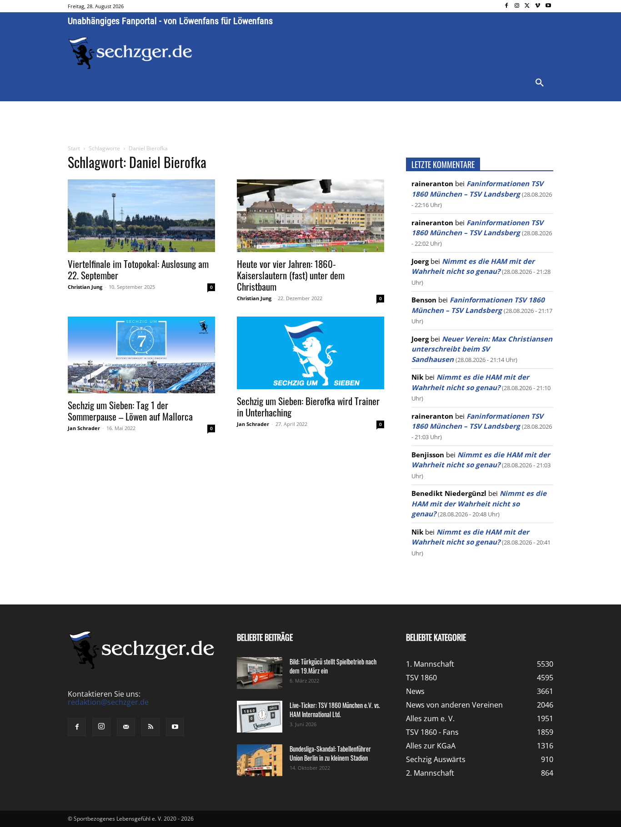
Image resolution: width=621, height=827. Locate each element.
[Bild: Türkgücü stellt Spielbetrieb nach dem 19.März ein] (259, 673)
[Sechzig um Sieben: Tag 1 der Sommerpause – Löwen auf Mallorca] (141, 355)
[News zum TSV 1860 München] (130, 53)
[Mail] (126, 727)
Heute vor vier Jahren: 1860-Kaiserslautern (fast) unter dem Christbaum (291, 275)
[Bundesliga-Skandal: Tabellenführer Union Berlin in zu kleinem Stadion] (259, 760)
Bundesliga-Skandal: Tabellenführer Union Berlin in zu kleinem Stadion (330, 753)
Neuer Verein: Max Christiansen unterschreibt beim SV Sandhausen (481, 349)
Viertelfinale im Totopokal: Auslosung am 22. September (138, 269)
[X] (527, 6)
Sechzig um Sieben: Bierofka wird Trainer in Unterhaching (308, 406)
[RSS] (150, 727)
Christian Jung (85, 286)
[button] (539, 83)
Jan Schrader (84, 428)
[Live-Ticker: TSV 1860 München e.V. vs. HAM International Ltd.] (259, 717)
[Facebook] (506, 6)
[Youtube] (548, 6)
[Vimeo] (537, 6)
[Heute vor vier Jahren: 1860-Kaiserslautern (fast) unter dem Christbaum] (310, 215)
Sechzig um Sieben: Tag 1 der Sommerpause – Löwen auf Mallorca (130, 410)
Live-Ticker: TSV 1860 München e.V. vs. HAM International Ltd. (335, 709)
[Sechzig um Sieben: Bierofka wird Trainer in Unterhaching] (310, 353)
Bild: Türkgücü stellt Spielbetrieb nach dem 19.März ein (333, 666)
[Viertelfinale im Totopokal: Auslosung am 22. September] (141, 215)
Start (74, 148)
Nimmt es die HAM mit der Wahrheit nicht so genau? (478, 503)
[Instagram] (517, 6)
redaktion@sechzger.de (108, 702)
